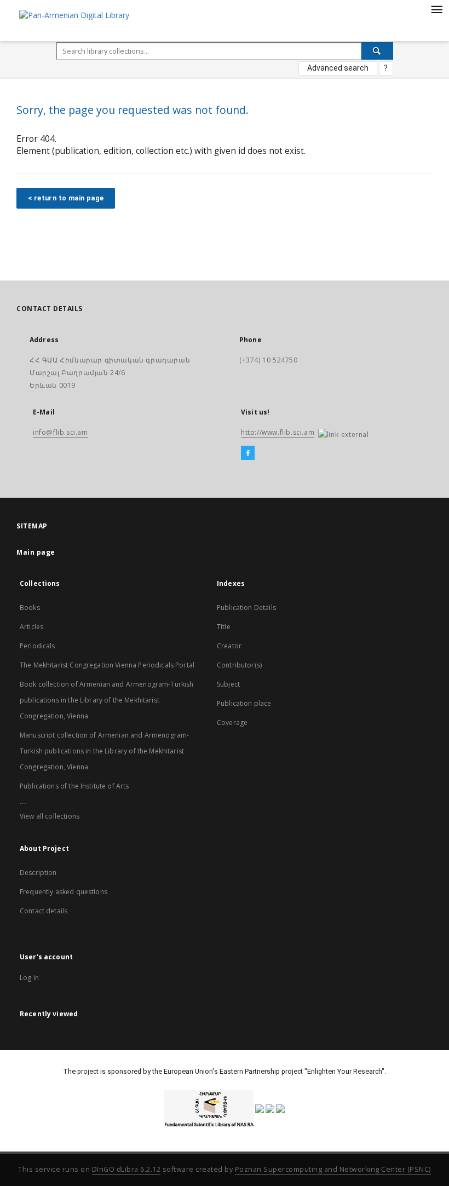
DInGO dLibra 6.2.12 (126, 1169)
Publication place (244, 703)
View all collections (49, 816)
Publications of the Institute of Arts (74, 786)
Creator (229, 645)
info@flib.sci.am (60, 432)
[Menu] (436, 9)
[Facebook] (248, 453)
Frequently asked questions (63, 891)
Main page (35, 552)
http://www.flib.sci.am (277, 432)
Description (38, 872)
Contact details (43, 911)
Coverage (232, 722)
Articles (31, 626)
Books (30, 607)
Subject (228, 684)
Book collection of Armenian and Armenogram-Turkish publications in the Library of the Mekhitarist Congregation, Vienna (107, 700)
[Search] (377, 51)
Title (224, 626)
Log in (29, 977)
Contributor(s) (239, 665)
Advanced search (338, 68)
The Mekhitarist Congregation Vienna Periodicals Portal (107, 665)
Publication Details (246, 607)
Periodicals (37, 645)
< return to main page (65, 198)
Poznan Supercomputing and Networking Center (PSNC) (333, 1169)
